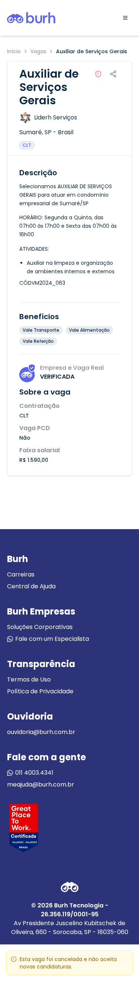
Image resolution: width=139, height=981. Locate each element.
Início (14, 51)
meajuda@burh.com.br (40, 784)
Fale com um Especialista (52, 639)
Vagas (38, 51)
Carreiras (20, 574)
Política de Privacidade (40, 691)
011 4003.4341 (34, 772)
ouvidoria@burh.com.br (41, 732)
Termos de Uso (29, 679)
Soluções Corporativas (40, 627)
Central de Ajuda (31, 586)
